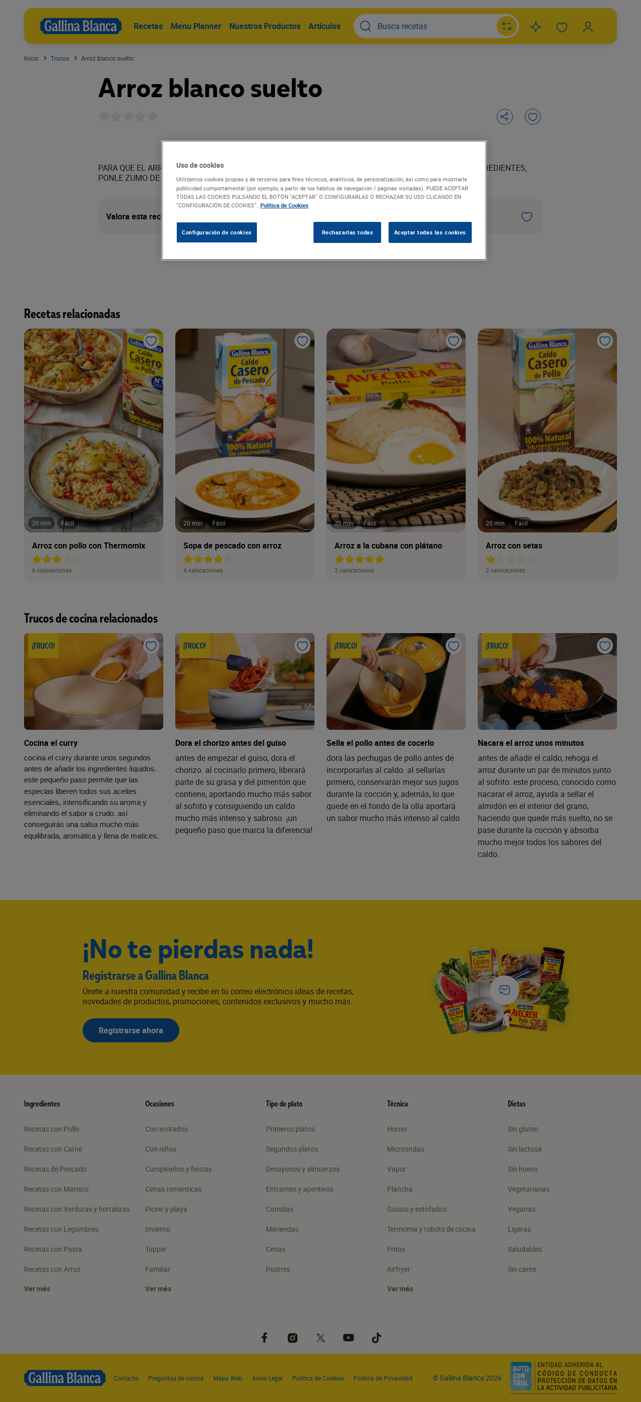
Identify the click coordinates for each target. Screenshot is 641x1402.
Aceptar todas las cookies (430, 232)
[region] (324, 200)
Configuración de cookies (217, 232)
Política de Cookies (284, 205)
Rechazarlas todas (348, 232)
